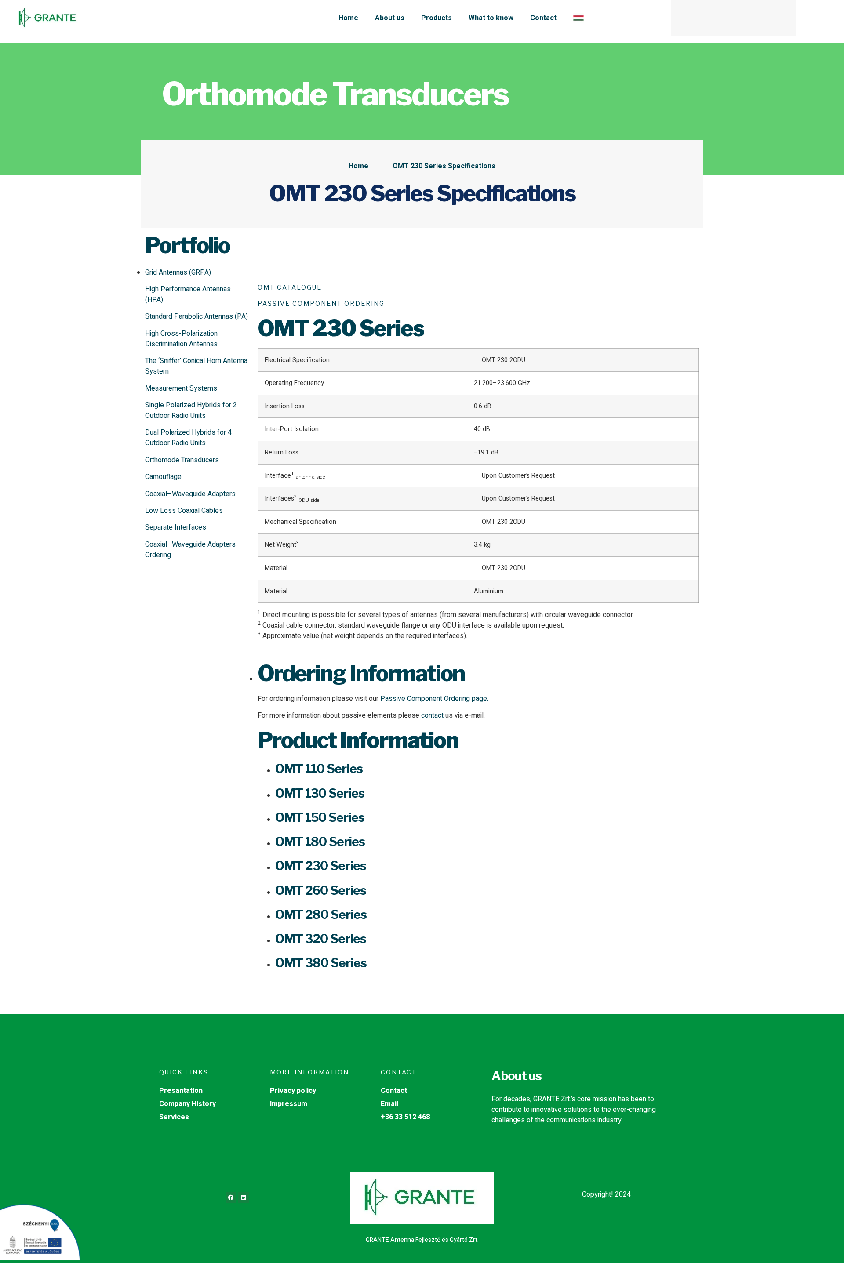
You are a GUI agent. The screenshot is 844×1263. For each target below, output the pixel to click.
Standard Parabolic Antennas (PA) (196, 316)
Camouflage (163, 477)
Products (436, 18)
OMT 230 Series (320, 865)
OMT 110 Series (319, 768)
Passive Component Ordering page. (434, 698)
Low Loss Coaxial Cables (184, 510)
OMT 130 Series (319, 793)
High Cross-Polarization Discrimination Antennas (181, 338)
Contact (543, 18)
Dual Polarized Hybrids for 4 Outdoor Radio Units (188, 437)
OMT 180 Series (320, 841)
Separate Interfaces (175, 527)
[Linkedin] (243, 1197)
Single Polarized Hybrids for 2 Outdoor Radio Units (191, 410)
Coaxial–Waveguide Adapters (190, 494)
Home (348, 18)
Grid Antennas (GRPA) (178, 272)
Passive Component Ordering (321, 303)
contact (432, 715)
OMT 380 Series (321, 962)
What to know (491, 18)
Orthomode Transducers (182, 460)
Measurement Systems (181, 388)
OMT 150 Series (319, 817)
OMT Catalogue (290, 287)
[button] (785, 17)
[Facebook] (231, 1197)
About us (389, 18)
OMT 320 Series (320, 938)
